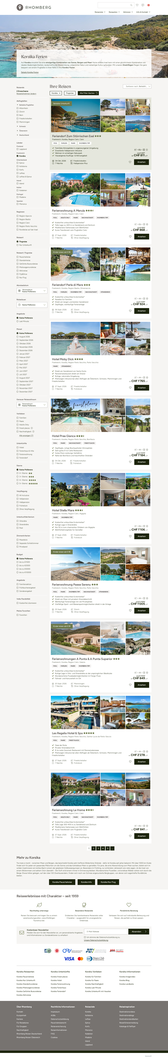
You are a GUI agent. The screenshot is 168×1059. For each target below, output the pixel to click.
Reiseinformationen (59, 1030)
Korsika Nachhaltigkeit (94, 984)
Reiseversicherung (58, 1026)
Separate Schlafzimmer (29, 543)
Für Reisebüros (23, 1023)
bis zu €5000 (24, 569)
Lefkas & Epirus (25, 177)
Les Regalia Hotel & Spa (67, 733)
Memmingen (24, 122)
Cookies (54, 1037)
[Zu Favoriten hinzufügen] (130, 162)
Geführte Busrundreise (28, 264)
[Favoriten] (137, 5)
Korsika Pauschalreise (25, 977)
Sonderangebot (25, 591)
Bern (21, 115)
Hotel (21, 447)
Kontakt (20, 1012)
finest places (89, 443)
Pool (21, 528)
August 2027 (24, 378)
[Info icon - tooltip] (32, 428)
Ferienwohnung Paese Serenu (71, 584)
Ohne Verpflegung (26, 509)
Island (21, 183)
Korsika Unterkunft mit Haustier (98, 991)
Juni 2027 (23, 371)
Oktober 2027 (25, 385)
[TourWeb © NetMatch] (148, 1056)
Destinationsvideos (127, 1012)
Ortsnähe (23, 521)
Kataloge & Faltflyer (127, 1026)
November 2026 (26, 347)
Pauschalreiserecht (58, 1023)
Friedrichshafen (25, 118)
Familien (22, 418)
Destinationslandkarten (128, 1019)
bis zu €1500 (24, 562)
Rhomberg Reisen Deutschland (29, 1034)
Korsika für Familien (93, 977)
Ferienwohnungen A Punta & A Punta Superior (82, 659)
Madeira (22, 197)
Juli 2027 (23, 374)
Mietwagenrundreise (27, 267)
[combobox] (116, 5)
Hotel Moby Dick (63, 359)
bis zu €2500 (24, 565)
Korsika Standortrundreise (27, 984)
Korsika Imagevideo (127, 977)
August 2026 (24, 337)
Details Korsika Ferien (30, 72)
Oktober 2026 (25, 343)
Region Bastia (24, 219)
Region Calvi (24, 223)
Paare (21, 421)
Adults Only (24, 425)
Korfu (21, 170)
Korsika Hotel (56, 980)
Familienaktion (25, 584)
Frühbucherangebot (27, 588)
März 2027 (23, 361)
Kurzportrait (21, 1015)
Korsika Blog (124, 980)
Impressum (55, 1012)
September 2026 (26, 340)
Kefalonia (23, 166)
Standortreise (24, 260)
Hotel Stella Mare (63, 510)
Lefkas (22, 173)
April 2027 (23, 364)
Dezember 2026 (25, 350)
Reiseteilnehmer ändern (26, 94)
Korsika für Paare (92, 980)
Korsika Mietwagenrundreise (28, 988)
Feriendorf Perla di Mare (67, 285)
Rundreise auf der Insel (28, 230)
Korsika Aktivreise (24, 995)
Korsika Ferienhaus (58, 988)
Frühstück (23, 506)
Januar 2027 (24, 354)
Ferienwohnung (25, 454)
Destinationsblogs (126, 1015)
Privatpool (23, 547)
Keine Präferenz (26, 318)
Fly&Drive (23, 274)
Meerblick (23, 540)
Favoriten (23, 615)
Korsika (22, 156)
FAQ (53, 1034)
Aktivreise (23, 271)
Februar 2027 (24, 357)
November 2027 (26, 388)
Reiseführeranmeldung (128, 1023)
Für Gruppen (22, 1026)
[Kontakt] (143, 5)
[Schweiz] (148, 5)
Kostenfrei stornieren (27, 603)
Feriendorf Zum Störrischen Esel (73, 136)
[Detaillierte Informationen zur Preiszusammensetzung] (147, 150)
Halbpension (24, 502)
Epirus (21, 163)
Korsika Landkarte (126, 984)
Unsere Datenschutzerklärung (96, 940)
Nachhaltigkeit (87, 217)
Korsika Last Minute (93, 988)
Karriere (20, 1019)
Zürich (22, 112)
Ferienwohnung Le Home (68, 810)
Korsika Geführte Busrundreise (29, 991)
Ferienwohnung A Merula (68, 210)
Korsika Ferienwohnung (60, 984)
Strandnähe (24, 524)
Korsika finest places (59, 977)
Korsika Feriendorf (58, 991)
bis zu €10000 (25, 572)
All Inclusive (24, 495)
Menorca (23, 204)
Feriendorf (23, 458)
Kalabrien (23, 190)
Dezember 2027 (25, 392)
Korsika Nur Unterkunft (26, 980)
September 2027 (26, 381)
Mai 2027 (23, 368)
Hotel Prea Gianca (63, 436)
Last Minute (24, 321)
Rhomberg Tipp (84, 143)
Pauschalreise (24, 257)
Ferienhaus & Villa (26, 451)
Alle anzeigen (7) (26, 435)
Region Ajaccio (25, 216)
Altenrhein (23, 108)
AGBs (53, 1015)
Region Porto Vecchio (28, 226)
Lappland (23, 149)
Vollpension (24, 499)
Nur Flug (22, 277)
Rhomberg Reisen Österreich (28, 1037)
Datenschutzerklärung (60, 1019)
